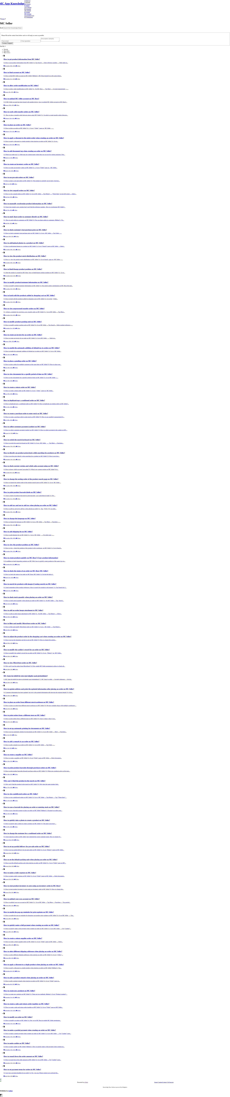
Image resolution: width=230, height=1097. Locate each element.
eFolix (86, 1082)
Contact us (27, 1)
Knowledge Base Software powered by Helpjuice (115, 1087)
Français (171, 1082)
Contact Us (165, 1082)
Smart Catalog (158, 1082)
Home (3, 19)
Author (10, 1091)
